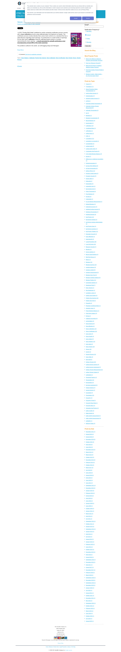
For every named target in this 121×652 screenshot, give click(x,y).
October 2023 (90, 616)
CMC (88, 136)
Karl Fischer (90, 217)
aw (87, 113)
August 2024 (90, 495)
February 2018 (90, 572)
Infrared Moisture (91, 204)
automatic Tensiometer (92, 110)
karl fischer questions (92, 228)
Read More (20, 50)
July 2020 (89, 590)
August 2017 (90, 567)
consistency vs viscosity (92, 141)
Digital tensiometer (91, 163)
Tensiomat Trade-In (91, 377)
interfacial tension (91, 214)
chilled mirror (90, 133)
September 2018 (91, 577)
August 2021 (90, 593)
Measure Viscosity (91, 246)
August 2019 (90, 475)
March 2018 (89, 575)
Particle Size (56, 646)
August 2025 (90, 621)
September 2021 (91, 485)
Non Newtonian (90, 290)
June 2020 (89, 480)
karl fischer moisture (91, 219)
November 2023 (90, 488)
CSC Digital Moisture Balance (94, 153)
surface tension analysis (92, 364)
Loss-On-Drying (91, 244)
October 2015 (90, 549)
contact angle (90, 146)
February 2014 (90, 462)
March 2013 (89, 454)
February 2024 (90, 493)
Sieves (74, 57)
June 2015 (89, 546)
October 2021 (90, 595)
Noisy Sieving (90, 287)
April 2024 (89, 444)
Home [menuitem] (19, 8)
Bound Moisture (90, 120)
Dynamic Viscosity (91, 176)
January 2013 (90, 526)
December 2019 (90, 439)
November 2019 (90, 585)
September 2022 (91, 603)
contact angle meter (91, 148)
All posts (19, 66)
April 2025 (89, 498)
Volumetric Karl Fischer (92, 408)
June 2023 (89, 613)
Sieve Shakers (25, 57)
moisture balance (91, 267)
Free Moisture (90, 194)
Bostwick (89, 115)
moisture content (90, 269)
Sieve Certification (60, 57)
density (88, 156)
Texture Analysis (90, 387)
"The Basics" (90, 86)
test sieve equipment (91, 385)
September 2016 (91, 559)
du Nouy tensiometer (92, 168)
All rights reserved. (68, 650)
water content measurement (93, 418)
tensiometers (90, 382)
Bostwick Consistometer (92, 118)
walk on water (90, 410)
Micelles (89, 249)
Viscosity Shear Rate (92, 403)
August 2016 (90, 557)
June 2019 (89, 472)
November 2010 (90, 449)
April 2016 (89, 554)
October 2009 (90, 508)
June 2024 (89, 447)
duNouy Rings (90, 170)
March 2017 (89, 467)
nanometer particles (91, 282)
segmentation (90, 321)
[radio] (94, 32)
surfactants (89, 374)
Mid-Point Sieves (91, 257)
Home (47, 646)
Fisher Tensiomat (91, 191)
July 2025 (89, 618)
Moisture (89, 262)
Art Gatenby (24, 24)
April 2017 (89, 564)
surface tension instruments (93, 367)
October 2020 (90, 442)
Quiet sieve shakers (91, 313)
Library (68, 646)
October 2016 (90, 465)
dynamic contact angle (92, 173)
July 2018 (89, 470)
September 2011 (90, 521)
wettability (89, 420)
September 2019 (91, 582)
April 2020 (89, 477)
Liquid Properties (91, 241)
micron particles (90, 251)
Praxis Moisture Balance (92, 310)
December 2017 (90, 570)
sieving (88, 351)
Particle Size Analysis (40, 57)
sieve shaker (90, 339)
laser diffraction (90, 236)
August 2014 (90, 539)
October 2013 (90, 457)
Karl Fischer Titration (92, 231)
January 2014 (90, 531)
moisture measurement (92, 272)
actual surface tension (92, 93)
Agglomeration (90, 95)
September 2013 (91, 529)
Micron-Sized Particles (92, 254)
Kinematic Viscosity (91, 234)
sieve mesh (89, 333)
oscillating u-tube (91, 292)
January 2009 (90, 503)
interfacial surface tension (93, 209)
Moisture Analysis (91, 264)
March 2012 (89, 452)
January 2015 (90, 541)
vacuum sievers (90, 390)
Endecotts (89, 181)
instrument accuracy (91, 206)
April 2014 (89, 534)
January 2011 (90, 511)
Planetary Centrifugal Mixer (93, 305)
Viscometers (90, 395)
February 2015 (90, 544)
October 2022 (90, 605)
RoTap (88, 316)
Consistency (90, 138)
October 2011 (90, 523)
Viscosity (89, 397)
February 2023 (90, 608)
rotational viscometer (92, 318)
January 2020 (90, 587)
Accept (75, 18)
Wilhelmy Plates (90, 423)
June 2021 (89, 482)
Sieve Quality (90, 336)
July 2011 (89, 518)
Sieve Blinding (90, 326)
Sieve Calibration (51, 57)
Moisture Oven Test (91, 275)
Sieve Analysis (90, 323)
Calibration (32, 57)
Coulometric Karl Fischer (92, 151)
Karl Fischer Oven (91, 226)
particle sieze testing (91, 295)
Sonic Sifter (89, 357)
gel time (88, 196)
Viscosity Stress (90, 405)
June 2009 (89, 505)
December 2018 (90, 580)
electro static (90, 178)
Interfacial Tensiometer (92, 211)
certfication (89, 130)
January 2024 (90, 490)
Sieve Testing (69, 57)
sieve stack (89, 344)
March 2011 (89, 513)
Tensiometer (90, 380)
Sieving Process (91, 354)
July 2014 (89, 536)
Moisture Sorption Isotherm (93, 277)
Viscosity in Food (91, 400)
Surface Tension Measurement (94, 369)
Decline (88, 18)
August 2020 (90, 434)
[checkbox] (94, 37)
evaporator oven (90, 186)
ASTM (88, 101)
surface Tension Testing (92, 372)
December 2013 (90, 459)
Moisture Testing (91, 280)
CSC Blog (73, 646)
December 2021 (90, 598)
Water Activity (90, 413)
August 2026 (90, 436)
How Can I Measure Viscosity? (93, 63)
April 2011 (89, 516)
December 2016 (90, 562)
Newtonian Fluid (90, 285)
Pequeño (89, 303)
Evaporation (89, 183)
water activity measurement (93, 415)
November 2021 (90, 431)
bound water (90, 123)
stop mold (89, 359)
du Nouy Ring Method (92, 165)
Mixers (88, 259)
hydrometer (89, 199)
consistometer (90, 143)
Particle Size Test (91, 300)
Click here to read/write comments (33, 54)
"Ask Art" (89, 84)
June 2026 (89, 500)
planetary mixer (90, 308)
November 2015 (90, 552)
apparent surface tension (92, 98)
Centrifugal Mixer (91, 128)
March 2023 (89, 611)
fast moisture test (91, 188)
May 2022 (89, 600)
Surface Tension (91, 362)
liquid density (90, 239)
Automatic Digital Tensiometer (94, 103)
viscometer (89, 392)
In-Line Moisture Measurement (94, 201)
